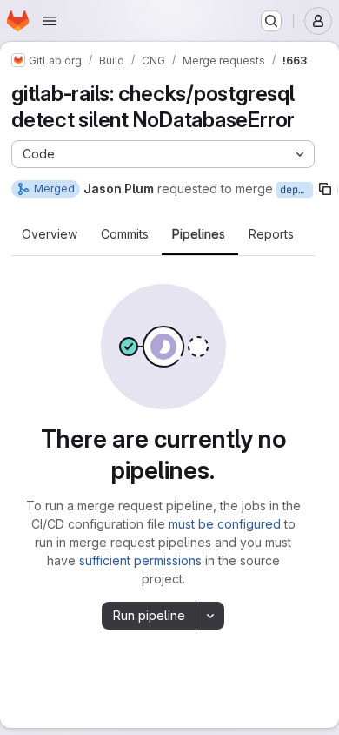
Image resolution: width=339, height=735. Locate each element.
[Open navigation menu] (49, 21)
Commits (125, 234)
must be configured (225, 523)
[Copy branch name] (325, 189)
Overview (49, 234)
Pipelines (198, 234)
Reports (271, 234)
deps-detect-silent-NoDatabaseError (296, 190)
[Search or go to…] (271, 20)
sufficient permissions (140, 560)
